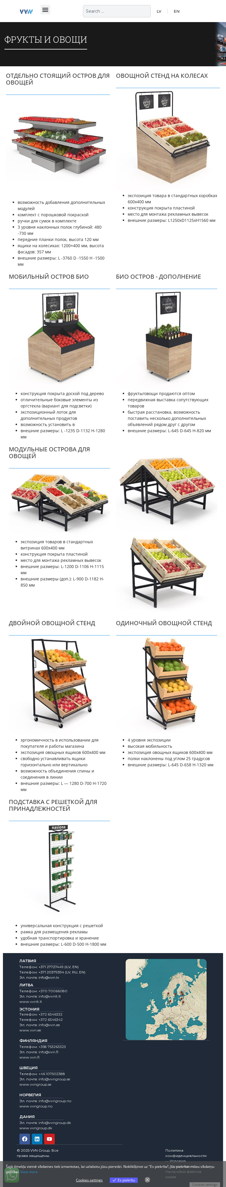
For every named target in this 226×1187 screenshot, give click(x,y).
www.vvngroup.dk (35, 1128)
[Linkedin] (37, 1139)
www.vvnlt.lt (30, 1001)
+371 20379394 (51, 972)
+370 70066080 (53, 991)
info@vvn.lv (49, 977)
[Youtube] (49, 1139)
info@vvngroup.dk (55, 1122)
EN (177, 11)
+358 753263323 (52, 1046)
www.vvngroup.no (35, 1106)
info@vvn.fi (48, 1052)
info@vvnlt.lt (50, 996)
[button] (45, 9)
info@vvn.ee (49, 1025)
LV (159, 11)
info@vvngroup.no (55, 1101)
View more (29, 1171)
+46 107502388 (52, 1074)
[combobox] (117, 11)
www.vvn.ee (30, 1030)
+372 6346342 (51, 1019)
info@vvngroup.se (54, 1079)
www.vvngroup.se (35, 1084)
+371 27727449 (51, 967)
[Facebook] (24, 1139)
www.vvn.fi (29, 1057)
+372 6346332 (50, 1014)
